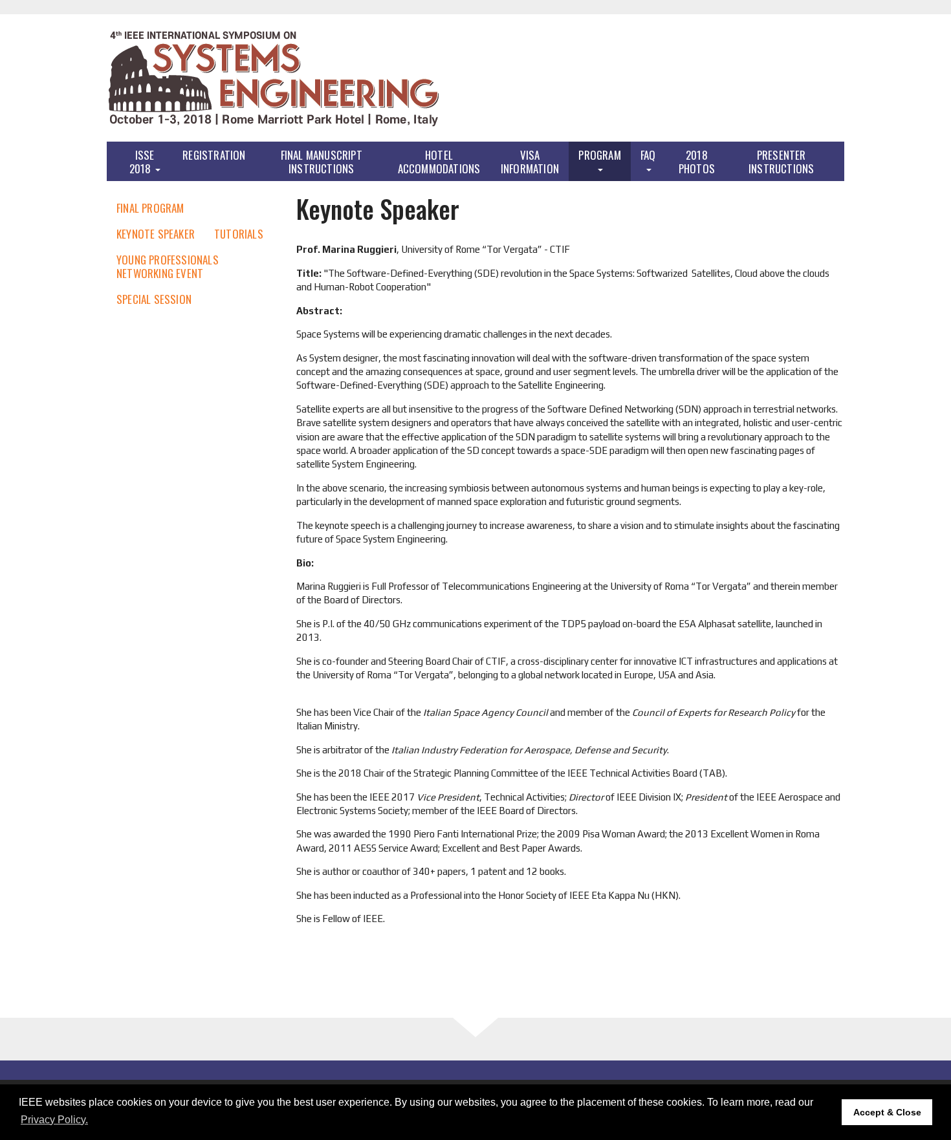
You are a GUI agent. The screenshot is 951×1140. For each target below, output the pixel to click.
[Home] (274, 77)
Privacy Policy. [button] (54, 1119)
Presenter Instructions (781, 162)
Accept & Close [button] (887, 1112)
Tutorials (238, 234)
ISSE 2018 (142, 162)
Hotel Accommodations (439, 162)
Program (599, 155)
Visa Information (530, 162)
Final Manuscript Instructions (321, 162)
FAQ (648, 155)
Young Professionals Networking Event (167, 266)
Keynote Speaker (155, 234)
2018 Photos (697, 162)
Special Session (153, 299)
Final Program (150, 208)
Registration (213, 155)
